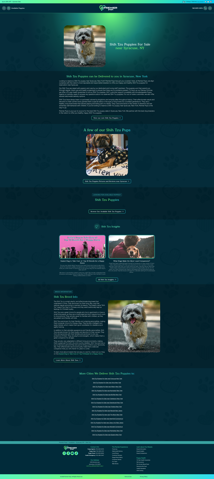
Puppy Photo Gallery (117, 457)
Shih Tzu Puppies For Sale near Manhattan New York (107, 431)
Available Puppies (18, 8)
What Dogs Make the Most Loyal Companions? (131, 261)
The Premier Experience (120, 447)
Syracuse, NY (80, 442)
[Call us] (205, 8)
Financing (114, 449)
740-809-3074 (197, 8)
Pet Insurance (140, 462)
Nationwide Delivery (117, 451)
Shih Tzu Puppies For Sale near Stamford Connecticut (107, 418)
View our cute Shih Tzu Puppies (106, 118)
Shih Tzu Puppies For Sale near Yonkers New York (107, 406)
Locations (72, 442)
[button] (205, 2)
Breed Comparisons (142, 453)
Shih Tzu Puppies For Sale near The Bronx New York (107, 414)
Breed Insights (140, 451)
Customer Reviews (117, 455)
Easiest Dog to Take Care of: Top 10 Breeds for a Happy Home (82, 262)
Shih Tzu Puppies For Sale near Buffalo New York (107, 394)
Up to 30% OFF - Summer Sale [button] (11, 1)
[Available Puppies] (9, 8)
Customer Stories (116, 459)
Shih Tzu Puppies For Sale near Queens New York (107, 435)
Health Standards (141, 468)
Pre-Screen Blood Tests (143, 464)
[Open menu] (4, 8)
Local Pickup (115, 453)
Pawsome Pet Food (142, 466)
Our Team (114, 461)
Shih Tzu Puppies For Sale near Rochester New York (107, 390)
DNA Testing (140, 470)
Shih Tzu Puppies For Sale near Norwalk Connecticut (107, 427)
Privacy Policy (143, 476)
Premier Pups (63, 442)
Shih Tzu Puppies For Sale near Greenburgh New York (107, 402)
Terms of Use (128, 476)
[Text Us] (210, 8)
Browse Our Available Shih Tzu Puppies (106, 211)
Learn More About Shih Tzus (67, 360)
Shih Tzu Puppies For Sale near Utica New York (107, 382)
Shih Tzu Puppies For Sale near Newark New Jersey (107, 410)
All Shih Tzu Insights (106, 280)
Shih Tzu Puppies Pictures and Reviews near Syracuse (106, 181)
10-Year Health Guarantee (143, 460)
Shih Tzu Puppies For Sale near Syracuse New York (107, 378)
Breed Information (141, 449)
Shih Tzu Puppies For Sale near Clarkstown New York (107, 398)
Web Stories (115, 463)
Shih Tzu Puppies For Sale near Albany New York (107, 386)
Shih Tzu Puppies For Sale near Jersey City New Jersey (107, 422)
